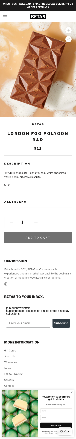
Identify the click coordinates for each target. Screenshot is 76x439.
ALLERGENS (15, 201)
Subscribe (61, 323)
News (7, 368)
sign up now (56, 425)
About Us (9, 356)
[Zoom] (68, 30)
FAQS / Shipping (13, 373)
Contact (9, 385)
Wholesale (10, 362)
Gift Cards (10, 350)
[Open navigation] (5, 16)
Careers (9, 379)
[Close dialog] (71, 392)
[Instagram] (5, 284)
